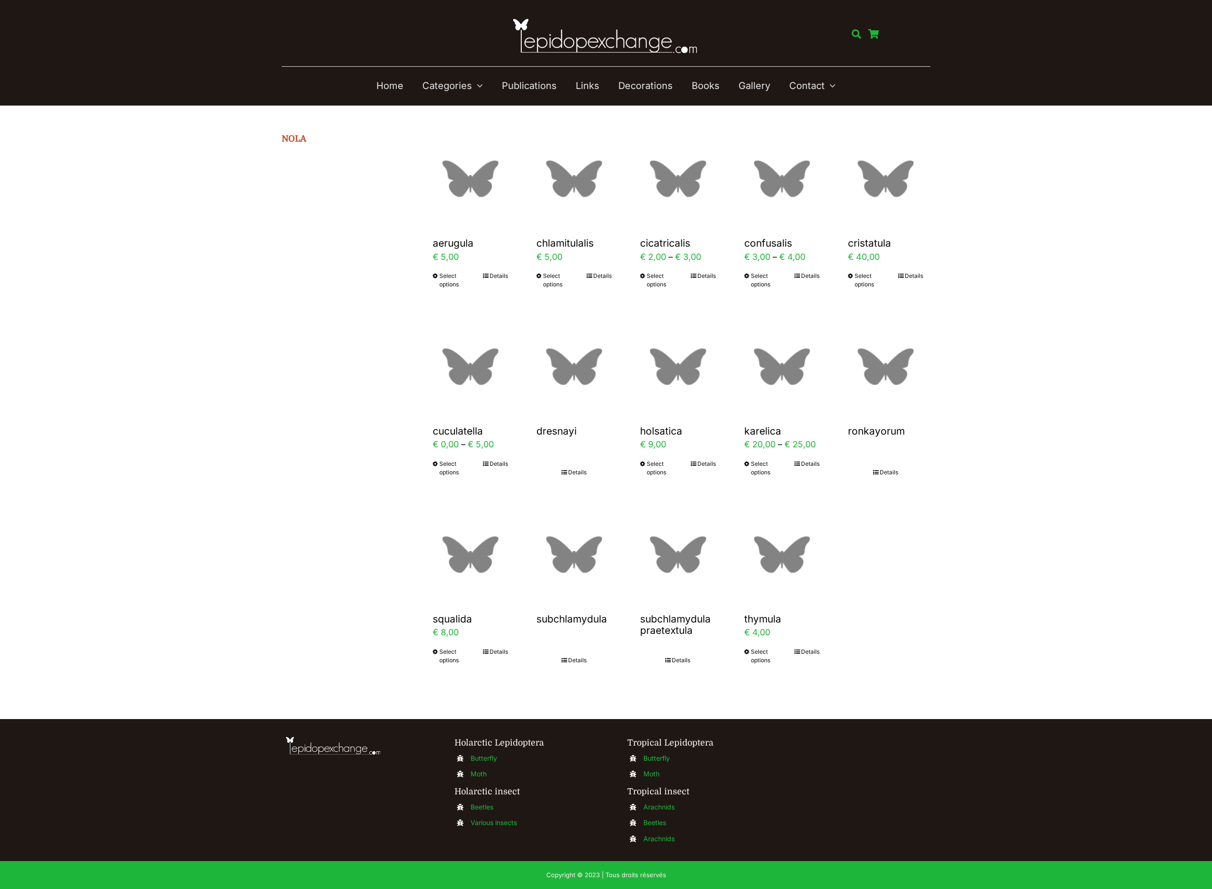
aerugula (453, 243)
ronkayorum (876, 431)
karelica (762, 431)
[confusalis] (782, 178)
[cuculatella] (470, 366)
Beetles (482, 807)
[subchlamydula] (574, 554)
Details (499, 275)
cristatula (869, 243)
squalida (452, 619)
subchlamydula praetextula (675, 624)
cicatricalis (665, 243)
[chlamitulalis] (574, 178)
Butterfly (484, 758)
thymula (762, 619)
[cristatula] (885, 178)
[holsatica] (677, 366)
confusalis (768, 243)
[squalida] (470, 554)
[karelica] (782, 366)
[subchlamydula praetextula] (677, 554)
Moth (479, 774)
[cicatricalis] (677, 178)
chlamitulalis (565, 243)
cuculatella (458, 431)
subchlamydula (571, 619)
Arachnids (659, 807)
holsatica (661, 431)
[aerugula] (470, 178)
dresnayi (556, 431)
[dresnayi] (574, 366)
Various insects (494, 822)
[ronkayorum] (885, 366)
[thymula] (782, 554)
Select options (449, 280)
